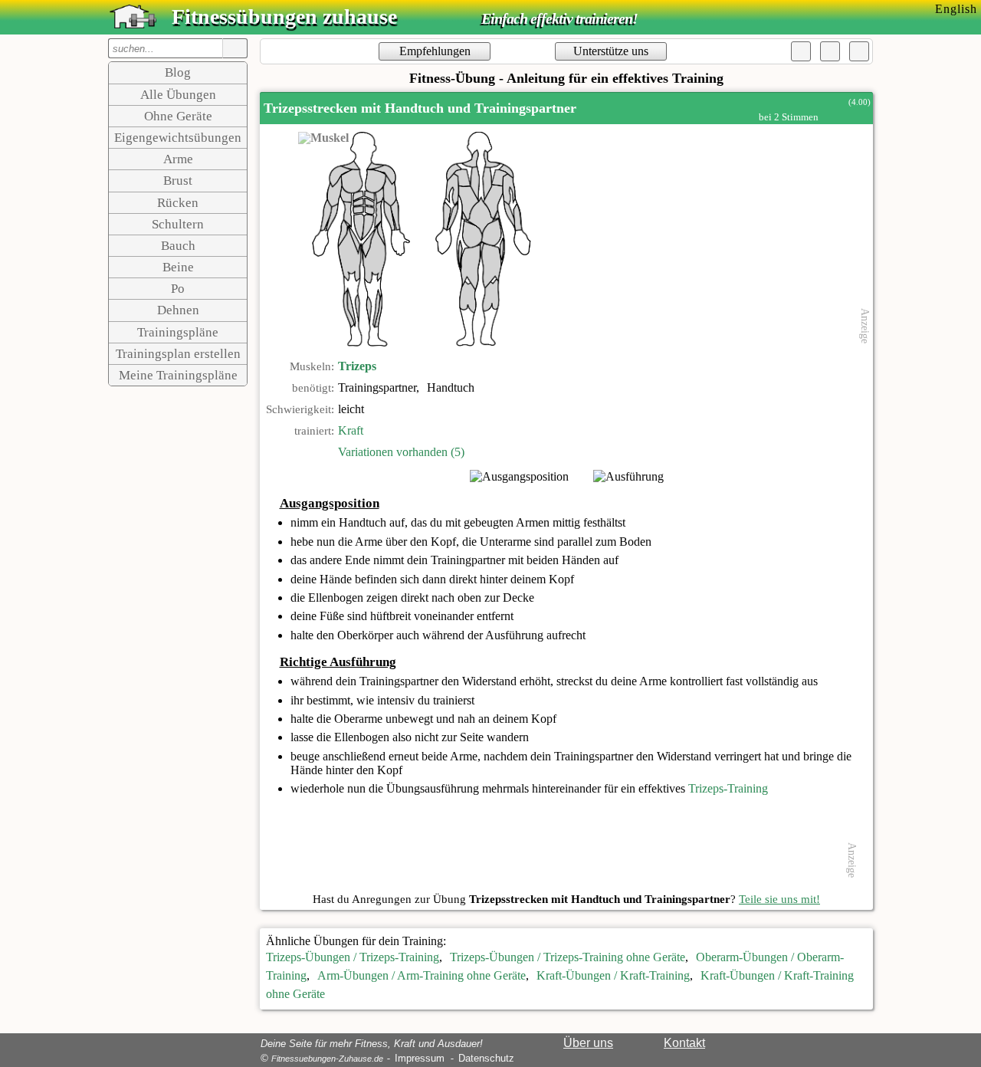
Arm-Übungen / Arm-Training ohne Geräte (421, 975)
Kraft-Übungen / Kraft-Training (613, 975)
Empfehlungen (435, 50)
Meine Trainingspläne (178, 375)
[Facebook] (801, 51)
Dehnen (178, 310)
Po (178, 288)
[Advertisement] (729, 239)
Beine (178, 267)
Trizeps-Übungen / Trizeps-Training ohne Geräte (567, 957)
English (956, 8)
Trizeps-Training (728, 788)
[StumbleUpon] (859, 51)
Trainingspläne (177, 332)
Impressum (420, 1058)
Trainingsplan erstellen (178, 353)
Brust (177, 180)
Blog (178, 72)
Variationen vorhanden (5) (401, 451)
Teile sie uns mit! (779, 899)
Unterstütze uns (610, 50)
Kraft (350, 430)
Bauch (178, 245)
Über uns (588, 1042)
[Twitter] (830, 51)
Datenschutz (486, 1058)
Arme (178, 159)
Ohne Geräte (178, 116)
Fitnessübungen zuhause (284, 16)
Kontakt (684, 1042)
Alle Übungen (178, 94)
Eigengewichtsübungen (177, 137)
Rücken (177, 202)
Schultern (178, 224)
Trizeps (357, 366)
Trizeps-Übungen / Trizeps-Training (352, 957)
